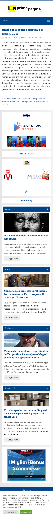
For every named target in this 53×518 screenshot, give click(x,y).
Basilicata (38, 37)
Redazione (25, 37)
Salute (7, 209)
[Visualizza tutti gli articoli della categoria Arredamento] (47, 388)
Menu (5, 20)
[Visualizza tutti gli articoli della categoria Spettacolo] (47, 328)
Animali (8, 269)
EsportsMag (26, 200)
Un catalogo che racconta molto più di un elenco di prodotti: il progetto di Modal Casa (25, 413)
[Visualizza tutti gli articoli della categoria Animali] (47, 270)
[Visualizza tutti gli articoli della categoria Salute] (47, 209)
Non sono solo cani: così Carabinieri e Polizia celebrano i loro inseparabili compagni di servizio (25, 294)
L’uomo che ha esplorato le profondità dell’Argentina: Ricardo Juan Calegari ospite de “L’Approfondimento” (26, 354)
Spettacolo (9, 328)
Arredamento (10, 388)
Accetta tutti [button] (26, 512)
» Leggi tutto (12, 258)
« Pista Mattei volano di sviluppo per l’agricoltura (23, 99)
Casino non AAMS (27, 154)
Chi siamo (26, 490)
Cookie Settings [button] (11, 512)
